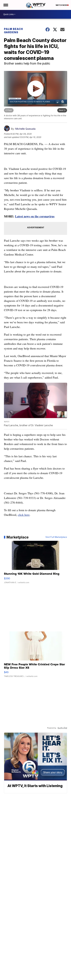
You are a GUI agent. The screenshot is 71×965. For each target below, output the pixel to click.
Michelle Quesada (25, 128)
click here (24, 515)
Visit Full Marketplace (56, 537)
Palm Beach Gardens (13, 30)
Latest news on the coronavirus (34, 216)
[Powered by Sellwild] (62, 728)
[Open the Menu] (5, 5)
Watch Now (61, 5)
